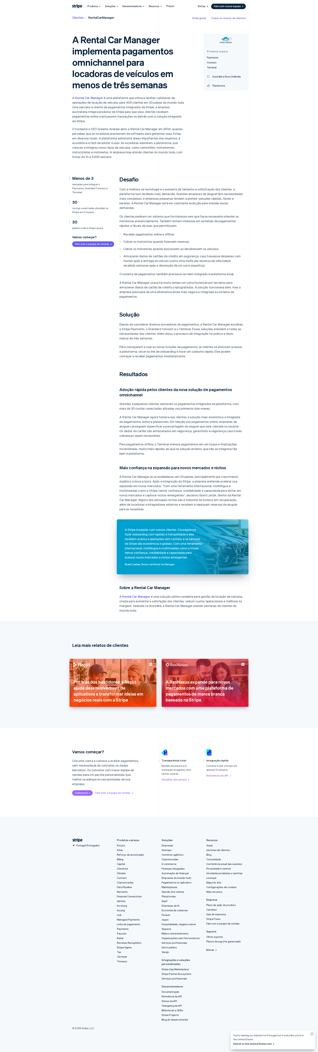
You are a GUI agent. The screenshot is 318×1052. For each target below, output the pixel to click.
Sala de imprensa (216, 914)
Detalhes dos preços (174, 779)
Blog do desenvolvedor (175, 1019)
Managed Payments (128, 919)
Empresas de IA (171, 905)
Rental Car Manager (89, 98)
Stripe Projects (170, 1015)
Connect (122, 877)
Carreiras (211, 909)
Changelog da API (172, 1005)
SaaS (164, 901)
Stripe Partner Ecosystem (176, 974)
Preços (170, 5)
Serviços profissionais (174, 942)
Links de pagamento (128, 924)
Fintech (166, 915)
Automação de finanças (175, 873)
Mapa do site (213, 882)
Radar (120, 938)
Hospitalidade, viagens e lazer (179, 924)
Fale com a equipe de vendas (92, 244)
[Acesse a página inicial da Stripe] (76, 840)
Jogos (165, 919)
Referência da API (217, 775)
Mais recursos (214, 891)
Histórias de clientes (218, 850)
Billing (120, 859)
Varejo (165, 952)
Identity (121, 901)
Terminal (122, 956)
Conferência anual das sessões (224, 864)
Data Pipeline (124, 887)
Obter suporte (214, 936)
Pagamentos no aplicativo (176, 882)
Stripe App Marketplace (175, 969)
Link (119, 915)
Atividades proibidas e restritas (224, 873)
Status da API (169, 1001)
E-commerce (169, 864)
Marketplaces (169, 887)
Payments (123, 928)
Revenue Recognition (129, 942)
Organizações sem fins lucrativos (181, 938)
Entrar (202, 6)
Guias (209, 845)
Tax (119, 952)
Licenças (211, 877)
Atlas (120, 850)
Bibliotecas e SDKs (172, 1010)
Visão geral (199, 18)
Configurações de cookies (221, 887)
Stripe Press (213, 919)
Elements (122, 891)
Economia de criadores (175, 910)
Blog (209, 854)
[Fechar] (311, 1035)
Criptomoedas (125, 882)
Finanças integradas (173, 868)
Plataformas (169, 896)
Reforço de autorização (130, 854)
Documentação (170, 991)
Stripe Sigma (124, 947)
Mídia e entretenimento (175, 933)
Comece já (81, 792)
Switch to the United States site (252, 1043)
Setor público (169, 947)
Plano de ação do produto (221, 905)
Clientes (78, 17)
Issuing (121, 910)
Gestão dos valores (173, 891)
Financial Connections (129, 896)
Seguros (166, 928)
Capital (121, 864)
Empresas (167, 845)
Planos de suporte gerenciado (223, 941)
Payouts (121, 933)
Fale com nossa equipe (227, 6)
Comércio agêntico (173, 854)
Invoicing (122, 905)
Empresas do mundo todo (176, 877)
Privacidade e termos (218, 868)
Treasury (122, 961)
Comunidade (213, 859)
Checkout (122, 868)
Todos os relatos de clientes (228, 18)
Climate (121, 873)
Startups (167, 850)
